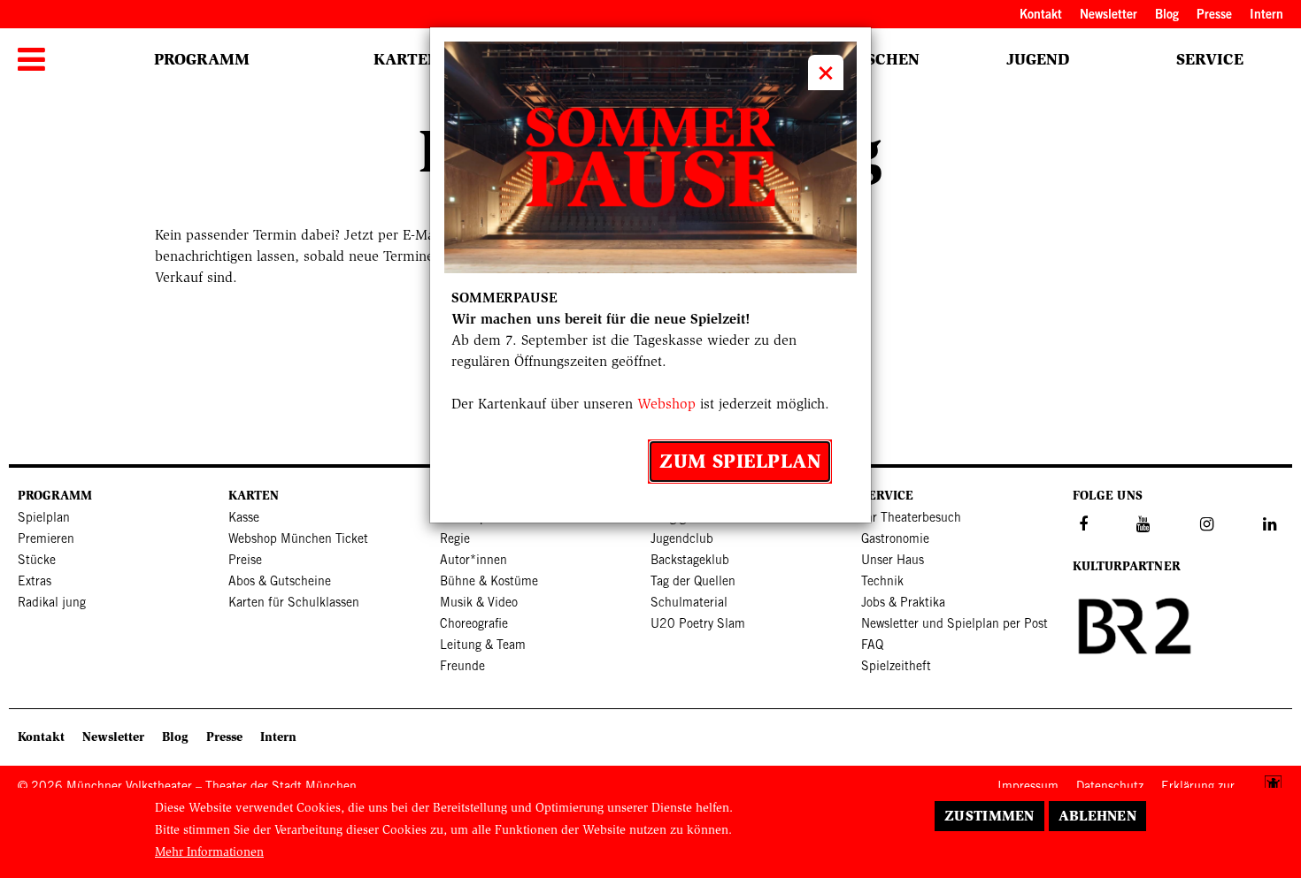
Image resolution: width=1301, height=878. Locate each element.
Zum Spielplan (739, 461)
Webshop (666, 403)
